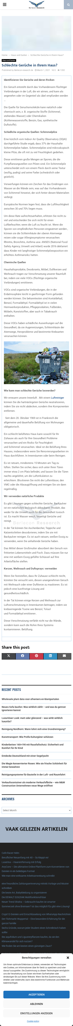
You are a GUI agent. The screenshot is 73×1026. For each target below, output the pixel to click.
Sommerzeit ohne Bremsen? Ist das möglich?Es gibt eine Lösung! (36, 906)
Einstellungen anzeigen (36, 1013)
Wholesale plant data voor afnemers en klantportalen (30, 699)
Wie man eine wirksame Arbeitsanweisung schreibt (28, 875)
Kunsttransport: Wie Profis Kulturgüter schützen (27, 737)
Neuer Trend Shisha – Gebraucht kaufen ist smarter (29, 901)
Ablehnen (36, 1004)
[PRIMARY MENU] (4, 4)
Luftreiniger (57, 397)
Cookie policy (33, 1021)
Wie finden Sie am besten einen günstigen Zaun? (27, 946)
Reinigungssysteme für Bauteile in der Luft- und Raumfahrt (33, 774)
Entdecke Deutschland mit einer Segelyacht (25, 755)
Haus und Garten (9, 60)
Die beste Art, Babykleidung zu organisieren (24, 892)
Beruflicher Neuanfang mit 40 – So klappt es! (25, 857)
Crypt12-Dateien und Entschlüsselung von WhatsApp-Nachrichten (36, 914)
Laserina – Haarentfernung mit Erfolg (21, 862)
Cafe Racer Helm (10, 853)
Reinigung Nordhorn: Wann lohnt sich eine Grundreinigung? (34, 729)
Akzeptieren (37, 994)
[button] (68, 957)
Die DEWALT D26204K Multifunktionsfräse (24, 897)
